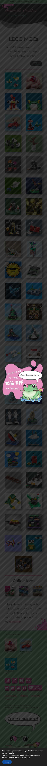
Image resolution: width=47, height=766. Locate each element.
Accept (7, 762)
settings (27, 757)
